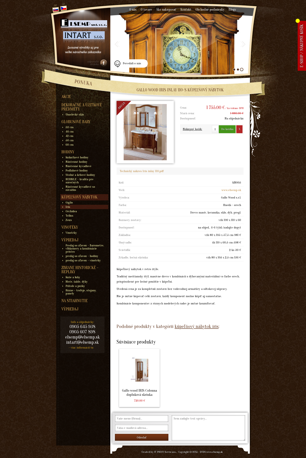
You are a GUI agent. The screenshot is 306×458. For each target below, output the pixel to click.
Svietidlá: (125, 250)
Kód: (121, 182)
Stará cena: (187, 113)
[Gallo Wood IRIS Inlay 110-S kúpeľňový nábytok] (145, 132)
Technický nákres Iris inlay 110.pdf (142, 171)
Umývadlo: (125, 242)
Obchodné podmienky (209, 9)
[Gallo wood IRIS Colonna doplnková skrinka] (139, 378)
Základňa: (125, 235)
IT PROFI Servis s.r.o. (165, 451)
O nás (133, 9)
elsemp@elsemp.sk (82, 337)
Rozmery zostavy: (130, 220)
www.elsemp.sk (231, 190)
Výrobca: (124, 197)
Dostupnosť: (188, 118)
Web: (122, 190)
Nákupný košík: (192, 129)
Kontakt (185, 9)
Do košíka (227, 129)
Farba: (123, 205)
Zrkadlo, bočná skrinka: (133, 257)
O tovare (146, 9)
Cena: (183, 107)
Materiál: (124, 212)
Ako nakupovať (166, 9)
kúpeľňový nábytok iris (197, 326)
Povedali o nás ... (132, 65)
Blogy (232, 9)
